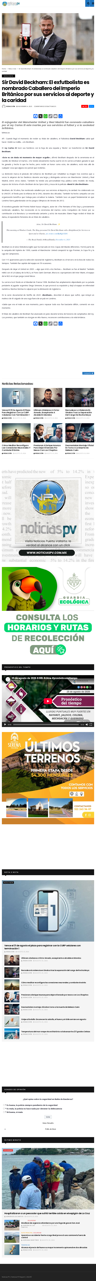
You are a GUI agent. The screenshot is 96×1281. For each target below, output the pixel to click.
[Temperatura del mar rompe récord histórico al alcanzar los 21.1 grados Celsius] (11, 1033)
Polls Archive (50, 1129)
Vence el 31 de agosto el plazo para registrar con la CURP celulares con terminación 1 (16, 412)
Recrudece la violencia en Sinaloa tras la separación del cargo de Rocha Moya (78, 412)
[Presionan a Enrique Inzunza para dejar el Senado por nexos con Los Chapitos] (48, 432)
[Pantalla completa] (91, 724)
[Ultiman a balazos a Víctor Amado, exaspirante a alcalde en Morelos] (48, 397)
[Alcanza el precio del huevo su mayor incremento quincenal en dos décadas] (11, 1249)
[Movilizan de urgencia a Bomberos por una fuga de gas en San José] (11, 1225)
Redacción (10, 106)
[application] (48, 701)
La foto (24, 1220)
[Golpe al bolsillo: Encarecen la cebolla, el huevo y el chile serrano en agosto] (11, 1021)
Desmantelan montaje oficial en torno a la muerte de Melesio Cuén (79, 448)
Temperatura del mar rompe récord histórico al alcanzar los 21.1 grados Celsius (55, 1031)
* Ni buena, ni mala (14, 1112)
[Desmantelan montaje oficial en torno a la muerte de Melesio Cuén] (79, 432)
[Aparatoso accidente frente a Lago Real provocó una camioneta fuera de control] (11, 1237)
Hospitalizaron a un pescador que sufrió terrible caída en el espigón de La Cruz (47, 1213)
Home (4, 69)
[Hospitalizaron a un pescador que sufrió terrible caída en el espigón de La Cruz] (48, 1178)
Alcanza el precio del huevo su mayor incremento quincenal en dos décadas (54, 1247)
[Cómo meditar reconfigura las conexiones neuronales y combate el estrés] (16, 432)
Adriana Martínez (31, 1240)
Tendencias (25, 1245)
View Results (48, 1123)
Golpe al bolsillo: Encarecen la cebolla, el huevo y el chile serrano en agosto (53, 1019)
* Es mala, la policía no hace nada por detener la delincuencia (33, 1108)
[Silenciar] (87, 724)
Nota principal (27, 1232)
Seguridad (8, 1150)
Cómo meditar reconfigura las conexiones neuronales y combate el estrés (16, 448)
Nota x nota (12, 69)
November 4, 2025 (63, 239)
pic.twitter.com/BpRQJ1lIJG (57, 233)
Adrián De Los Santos (14, 1216)
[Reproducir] (5, 724)
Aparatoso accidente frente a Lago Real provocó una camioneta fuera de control (53, 1236)
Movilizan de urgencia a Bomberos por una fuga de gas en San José (50, 1223)
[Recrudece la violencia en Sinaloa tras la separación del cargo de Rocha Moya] (79, 397)
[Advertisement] (48, 349)
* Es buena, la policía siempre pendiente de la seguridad (31, 1105)
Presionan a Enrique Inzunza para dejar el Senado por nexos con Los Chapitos (47, 448)
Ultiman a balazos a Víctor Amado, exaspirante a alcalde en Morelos (46, 412)
